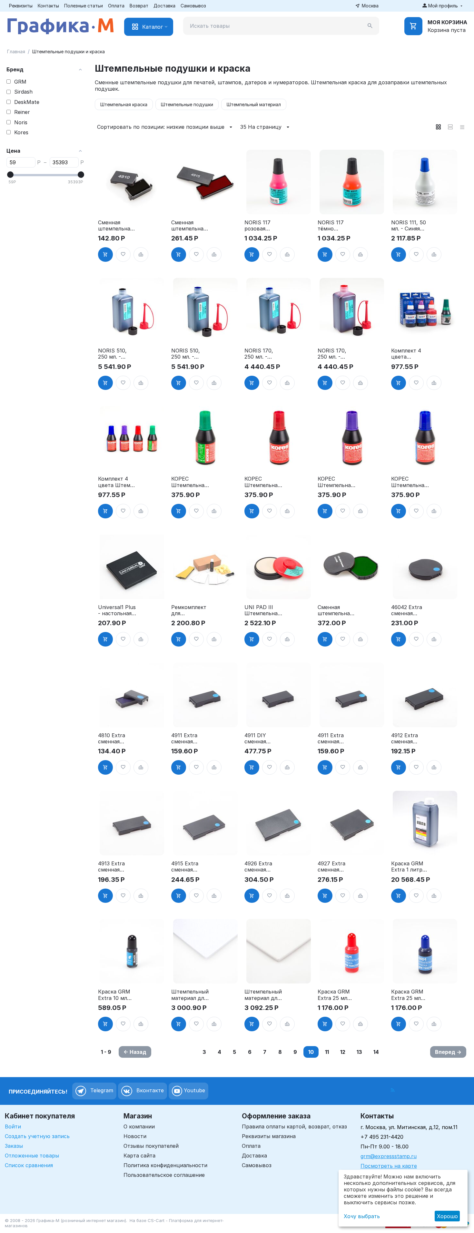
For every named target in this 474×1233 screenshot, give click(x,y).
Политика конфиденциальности (165, 1165)
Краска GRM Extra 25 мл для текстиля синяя (408, 995)
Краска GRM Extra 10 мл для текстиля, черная (115, 995)
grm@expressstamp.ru (388, 1156)
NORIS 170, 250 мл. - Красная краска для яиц (332, 354)
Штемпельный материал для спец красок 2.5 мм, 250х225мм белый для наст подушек (190, 995)
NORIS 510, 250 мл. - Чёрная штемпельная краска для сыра (115, 354)
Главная (16, 51)
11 (327, 1052)
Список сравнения (29, 1165)
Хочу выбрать (362, 1216)
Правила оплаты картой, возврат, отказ (294, 1126)
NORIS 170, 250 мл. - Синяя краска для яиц (261, 354)
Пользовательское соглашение (164, 1175)
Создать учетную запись (37, 1136)
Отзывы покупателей (151, 1146)
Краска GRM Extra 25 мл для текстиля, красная (335, 995)
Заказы (14, 1146)
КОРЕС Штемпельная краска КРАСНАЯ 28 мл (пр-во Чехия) (262, 482)
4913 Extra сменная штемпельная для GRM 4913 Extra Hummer (116, 867)
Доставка (164, 5)
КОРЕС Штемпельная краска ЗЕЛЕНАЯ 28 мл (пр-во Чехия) (189, 482)
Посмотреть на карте (388, 1166)
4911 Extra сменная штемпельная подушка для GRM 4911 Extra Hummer (336, 738)
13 (359, 1052)
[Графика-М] (60, 25)
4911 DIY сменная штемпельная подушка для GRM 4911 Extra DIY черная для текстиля (261, 738)
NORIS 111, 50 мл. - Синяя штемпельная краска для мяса (408, 225)
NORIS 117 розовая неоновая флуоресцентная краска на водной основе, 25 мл (263, 225)
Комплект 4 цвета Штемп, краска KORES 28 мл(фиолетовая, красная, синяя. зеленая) (116, 482)
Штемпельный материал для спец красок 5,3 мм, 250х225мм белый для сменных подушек (263, 995)
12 (342, 1052)
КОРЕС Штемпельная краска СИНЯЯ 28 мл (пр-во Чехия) (410, 482)
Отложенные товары (32, 1155)
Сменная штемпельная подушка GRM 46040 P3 (336, 610)
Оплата (116, 5)
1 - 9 (106, 1052)
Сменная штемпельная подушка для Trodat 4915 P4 (190, 225)
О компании (139, 1126)
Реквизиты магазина (269, 1136)
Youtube (193, 1090)
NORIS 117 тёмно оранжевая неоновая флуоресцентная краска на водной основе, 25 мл (336, 225)
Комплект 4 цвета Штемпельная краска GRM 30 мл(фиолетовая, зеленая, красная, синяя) (409, 354)
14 (376, 1052)
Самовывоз (193, 5)
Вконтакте (149, 1090)
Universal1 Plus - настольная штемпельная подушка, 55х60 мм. (117, 610)
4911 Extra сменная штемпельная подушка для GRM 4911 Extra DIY (188, 738)
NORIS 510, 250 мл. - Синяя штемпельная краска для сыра (188, 354)
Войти (13, 1126)
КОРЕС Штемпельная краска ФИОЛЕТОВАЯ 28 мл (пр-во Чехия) (336, 482)
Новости (134, 1136)
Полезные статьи (83, 5)
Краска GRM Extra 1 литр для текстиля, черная (409, 867)
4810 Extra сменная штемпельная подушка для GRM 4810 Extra (115, 738)
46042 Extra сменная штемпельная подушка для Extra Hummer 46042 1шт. (409, 610)
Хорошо (447, 1216)
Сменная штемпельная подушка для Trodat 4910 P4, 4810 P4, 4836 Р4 (115, 225)
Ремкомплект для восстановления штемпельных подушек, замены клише (190, 610)
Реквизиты (21, 5)
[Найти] (370, 26)
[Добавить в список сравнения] (140, 254)
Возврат (139, 5)
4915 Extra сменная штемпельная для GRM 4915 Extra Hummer (189, 867)
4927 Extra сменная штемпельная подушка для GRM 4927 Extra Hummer (336, 867)
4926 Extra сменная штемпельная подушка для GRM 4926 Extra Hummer (262, 867)
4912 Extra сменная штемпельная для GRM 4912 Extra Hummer (409, 738)
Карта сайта (139, 1155)
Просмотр (132, 205)
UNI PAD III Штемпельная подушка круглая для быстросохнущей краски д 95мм (263, 610)
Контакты (48, 5)
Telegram (101, 1090)
